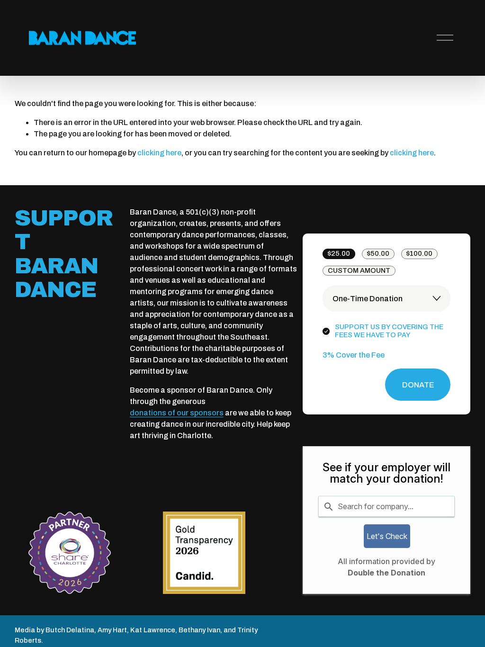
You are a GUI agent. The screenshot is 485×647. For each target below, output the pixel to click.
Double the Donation (386, 572)
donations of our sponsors (177, 413)
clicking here (159, 153)
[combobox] (387, 506)
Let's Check (387, 536)
